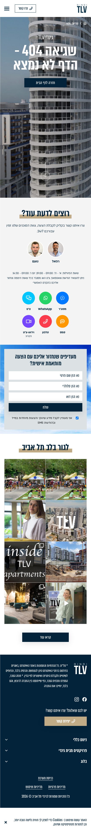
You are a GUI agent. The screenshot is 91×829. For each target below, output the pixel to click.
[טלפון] (45, 321)
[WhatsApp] (45, 298)
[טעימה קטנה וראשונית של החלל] (25, 603)
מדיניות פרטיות (56, 787)
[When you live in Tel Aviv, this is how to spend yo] (66, 479)
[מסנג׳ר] (62, 298)
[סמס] (62, 321)
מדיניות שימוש (34, 787)
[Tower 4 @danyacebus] (66, 562)
